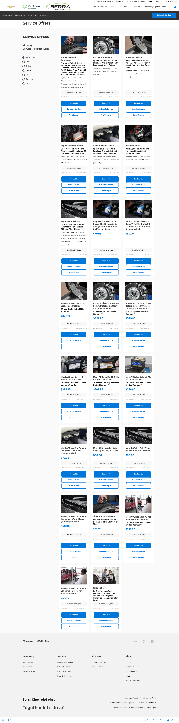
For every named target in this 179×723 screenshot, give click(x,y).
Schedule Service (20, 15)
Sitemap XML (143, 703)
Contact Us (74, 103)
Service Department (65, 662)
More (164, 7)
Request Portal (131, 671)
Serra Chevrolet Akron (148, 698)
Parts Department (64, 671)
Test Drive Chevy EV (99, 7)
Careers (128, 676)
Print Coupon (74, 115)
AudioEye (152, 703)
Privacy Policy (114, 703)
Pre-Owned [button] (124, 7)
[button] (175, 7)
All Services (30, 57)
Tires (28, 62)
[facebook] (152, 641)
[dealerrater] (144, 641)
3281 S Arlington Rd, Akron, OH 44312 (140, 1)
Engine (28, 70)
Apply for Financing (98, 662)
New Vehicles (28, 662)
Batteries (29, 79)
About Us (128, 662)
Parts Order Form (45, 15)
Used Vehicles (28, 667)
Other (28, 75)
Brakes (28, 66)
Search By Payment (152, 7)
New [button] (113, 7)
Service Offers (32, 15)
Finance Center (97, 667)
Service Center (7, 15)
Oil (27, 83)
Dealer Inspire (151, 708)
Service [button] (137, 7)
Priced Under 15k (29, 671)
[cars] (135, 641)
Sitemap (133, 703)
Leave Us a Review (132, 681)
